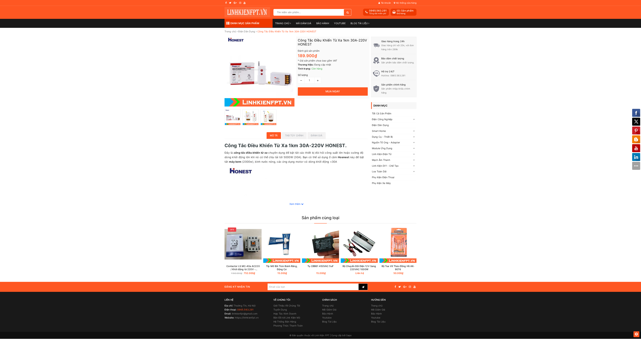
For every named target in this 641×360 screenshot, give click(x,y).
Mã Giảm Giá (303, 23)
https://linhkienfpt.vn (247, 317)
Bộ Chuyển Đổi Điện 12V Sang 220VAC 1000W (359, 268)
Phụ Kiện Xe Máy (381, 183)
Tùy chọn (249, 273)
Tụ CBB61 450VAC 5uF (320, 266)
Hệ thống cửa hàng (405, 3)
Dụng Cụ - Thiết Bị (382, 136)
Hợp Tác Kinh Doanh (284, 313)
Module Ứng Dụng (382, 148)
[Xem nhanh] (261, 273)
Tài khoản (385, 3)
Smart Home (379, 131)
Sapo (349, 335)
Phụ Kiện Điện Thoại (383, 177)
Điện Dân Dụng (380, 125)
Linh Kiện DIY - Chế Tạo (385, 165)
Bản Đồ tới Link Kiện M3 (286, 317)
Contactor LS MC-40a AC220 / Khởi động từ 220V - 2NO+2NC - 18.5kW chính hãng (243, 268)
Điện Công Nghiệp (382, 119)
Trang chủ (282, 23)
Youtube (340, 23)
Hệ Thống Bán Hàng (284, 321)
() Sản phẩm (405, 12)
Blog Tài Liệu (359, 23)
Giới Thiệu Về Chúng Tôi (286, 305)
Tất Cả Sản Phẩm (381, 113)
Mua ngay (288, 273)
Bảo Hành (322, 23)
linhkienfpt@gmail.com (244, 313)
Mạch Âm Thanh (381, 159)
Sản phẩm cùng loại (320, 217)
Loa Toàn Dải (379, 171)
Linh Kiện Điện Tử (381, 154)
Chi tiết (365, 273)
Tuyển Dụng (280, 309)
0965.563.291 (378, 10)
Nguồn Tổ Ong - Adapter (386, 142)
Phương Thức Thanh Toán (288, 325)
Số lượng (303, 75)
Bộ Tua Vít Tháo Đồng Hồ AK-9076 (398, 268)
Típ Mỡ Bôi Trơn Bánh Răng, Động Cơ (281, 268)
